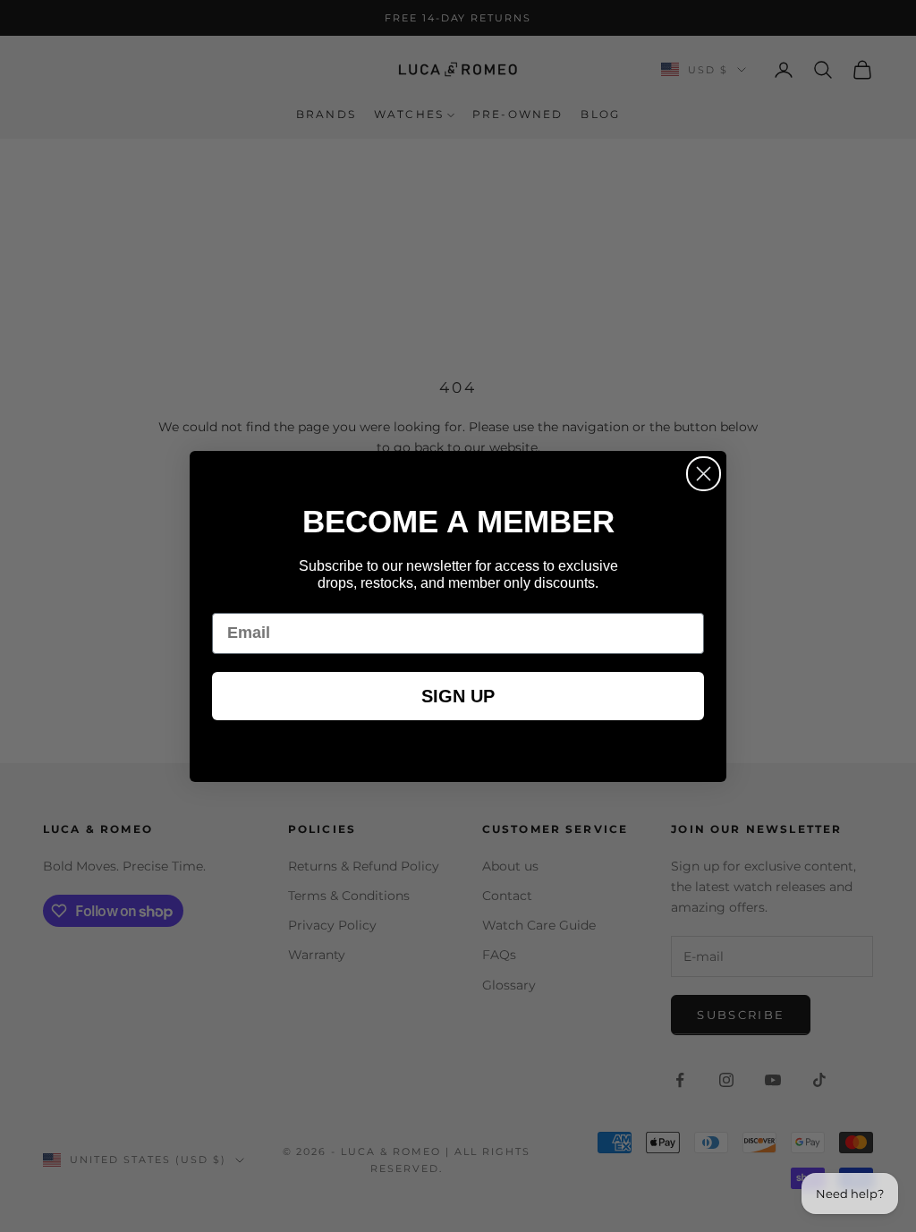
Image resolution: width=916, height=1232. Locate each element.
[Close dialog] (703, 473)
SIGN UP (458, 696)
